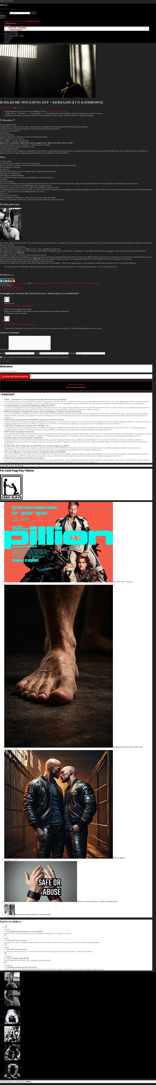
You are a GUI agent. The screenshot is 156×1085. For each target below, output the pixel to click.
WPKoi (28, 1081)
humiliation (73, 283)
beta (39, 283)
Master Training (17, 28)
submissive (87, 283)
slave (80, 283)
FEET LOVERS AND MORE (18, 958)
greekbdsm (51, 283)
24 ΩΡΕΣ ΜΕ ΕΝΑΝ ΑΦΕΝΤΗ (11, 289)
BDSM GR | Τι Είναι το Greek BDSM (21, 21)
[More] (13, 281)
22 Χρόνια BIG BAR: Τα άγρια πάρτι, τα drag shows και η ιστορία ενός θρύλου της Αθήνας (36, 446)
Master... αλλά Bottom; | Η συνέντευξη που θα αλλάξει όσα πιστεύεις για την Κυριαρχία (35, 399)
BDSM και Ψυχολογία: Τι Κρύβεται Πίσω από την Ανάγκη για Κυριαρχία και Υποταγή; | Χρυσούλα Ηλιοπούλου (42, 412)
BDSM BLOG (11, 24)
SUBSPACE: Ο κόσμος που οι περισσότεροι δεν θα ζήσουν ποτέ (26, 426)
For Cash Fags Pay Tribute (17, 470)
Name (2, 353)
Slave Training (21, 283)
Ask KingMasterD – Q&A (13, 36)
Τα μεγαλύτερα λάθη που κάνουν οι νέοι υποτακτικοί (25, 931)
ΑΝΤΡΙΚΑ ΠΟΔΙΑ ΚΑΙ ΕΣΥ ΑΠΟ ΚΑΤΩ (22, 967)
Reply (31, 306)
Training (7, 26)
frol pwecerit (9, 323)
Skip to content (6, 1)
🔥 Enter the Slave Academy (15, 376)
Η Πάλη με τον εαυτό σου (56, 111)
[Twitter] (1, 281)
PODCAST (8, 394)
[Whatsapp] (6, 281)
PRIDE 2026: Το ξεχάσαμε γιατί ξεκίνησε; (19, 432)
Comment (4, 349)
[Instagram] (11, 281)
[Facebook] (8, 281)
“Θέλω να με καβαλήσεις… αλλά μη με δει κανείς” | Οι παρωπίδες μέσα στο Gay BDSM (34, 452)
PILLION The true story (17, 940)
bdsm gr (3, 5)
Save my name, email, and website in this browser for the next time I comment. (36, 357)
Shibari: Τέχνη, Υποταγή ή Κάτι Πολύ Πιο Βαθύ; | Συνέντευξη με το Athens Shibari (34, 420)
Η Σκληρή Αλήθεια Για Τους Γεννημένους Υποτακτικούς (23, 438)
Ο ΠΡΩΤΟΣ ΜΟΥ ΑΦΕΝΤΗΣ (10, 287)
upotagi (96, 283)
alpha (34, 283)
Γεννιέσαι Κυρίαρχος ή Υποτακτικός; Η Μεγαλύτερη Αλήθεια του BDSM (29, 406)
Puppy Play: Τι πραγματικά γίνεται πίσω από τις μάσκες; (24, 458)
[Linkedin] (3, 281)
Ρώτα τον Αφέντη (76, 384)
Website (72, 353)
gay (43, 283)
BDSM (12, 283)
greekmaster (61, 283)
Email (37, 353)
